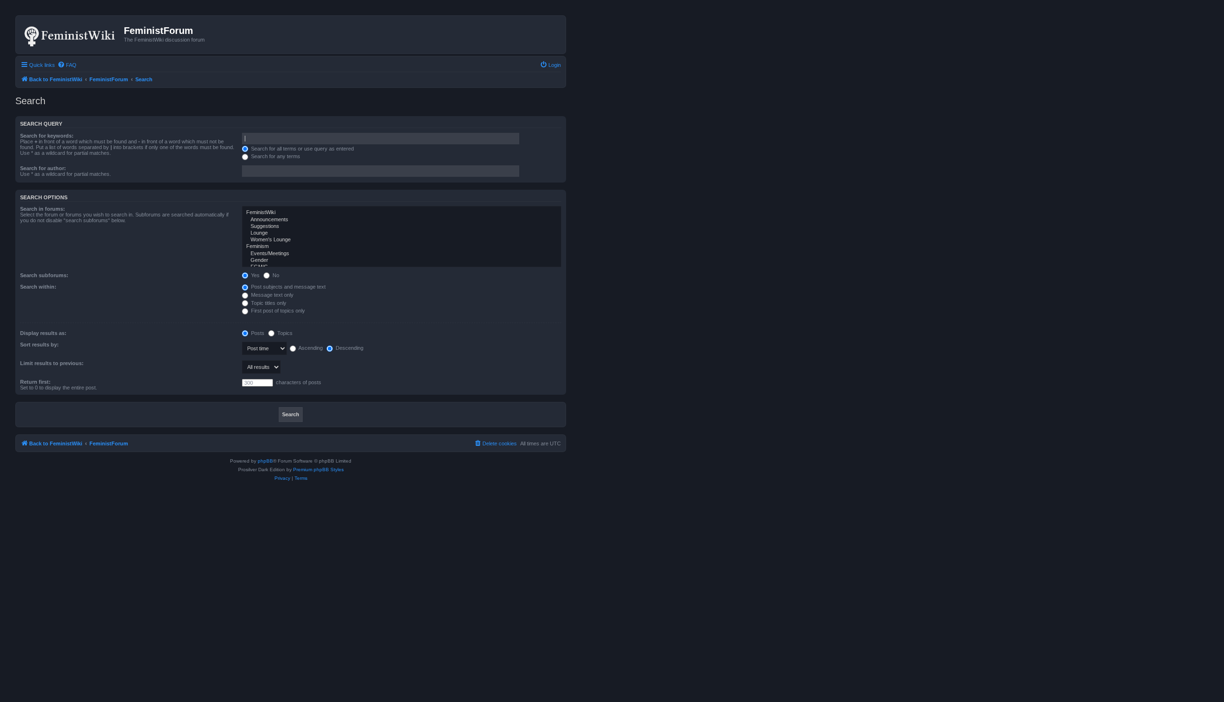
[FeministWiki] (401, 212)
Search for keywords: (47, 136)
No (275, 275)
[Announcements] (401, 219)
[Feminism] (401, 246)
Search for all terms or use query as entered (302, 148)
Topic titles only (268, 303)
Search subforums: (44, 275)
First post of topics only (277, 310)
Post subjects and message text (288, 287)
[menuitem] (66, 65)
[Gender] (401, 260)
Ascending (310, 348)
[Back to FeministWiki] (71, 34)
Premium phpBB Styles (318, 469)
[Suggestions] (401, 226)
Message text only (272, 295)
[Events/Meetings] (401, 253)
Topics (284, 333)
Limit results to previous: (52, 363)
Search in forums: (42, 209)
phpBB (265, 461)
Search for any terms (275, 156)
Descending (348, 348)
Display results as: (43, 333)
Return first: (35, 382)
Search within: (38, 287)
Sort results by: (39, 344)
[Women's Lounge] (401, 240)
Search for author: (43, 168)
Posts (257, 333)
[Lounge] (401, 233)
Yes (255, 275)
